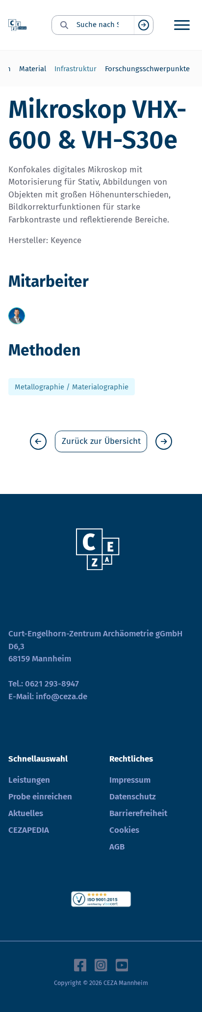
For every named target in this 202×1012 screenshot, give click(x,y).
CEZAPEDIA (28, 830)
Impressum (130, 780)
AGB (117, 847)
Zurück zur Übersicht (101, 441)
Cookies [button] (124, 830)
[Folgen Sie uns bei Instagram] (101, 964)
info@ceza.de (61, 696)
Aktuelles (25, 813)
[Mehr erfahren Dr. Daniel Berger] (16, 315)
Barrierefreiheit (138, 813)
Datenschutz (132, 797)
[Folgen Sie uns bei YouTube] (122, 964)
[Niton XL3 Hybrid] (38, 441)
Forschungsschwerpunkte (147, 68)
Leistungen (29, 780)
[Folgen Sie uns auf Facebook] (80, 964)
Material (32, 68)
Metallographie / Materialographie (71, 387)
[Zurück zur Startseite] (17, 25)
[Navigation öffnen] (182, 25)
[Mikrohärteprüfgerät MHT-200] (163, 441)
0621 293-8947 (52, 684)
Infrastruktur (75, 68)
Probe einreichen (40, 797)
